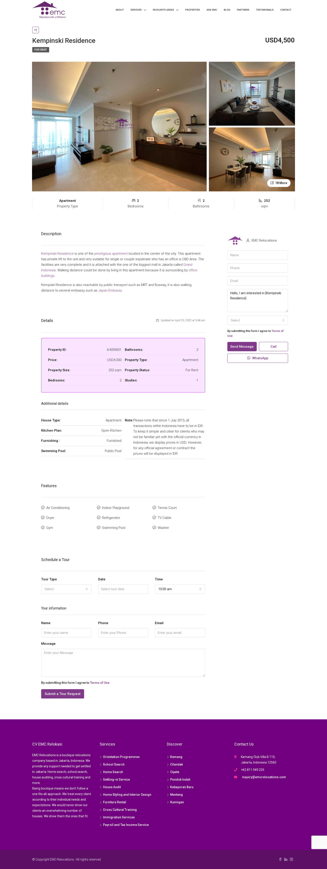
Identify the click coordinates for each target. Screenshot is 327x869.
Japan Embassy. (110, 290)
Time (159, 579)
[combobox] (66, 589)
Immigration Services (119, 817)
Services (136, 9)
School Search (114, 764)
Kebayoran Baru (182, 787)
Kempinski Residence (57, 254)
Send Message (242, 347)
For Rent (40, 49)
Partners (243, 9)
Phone (103, 623)
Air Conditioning (58, 508)
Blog (227, 9)
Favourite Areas (163, 9)
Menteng (176, 794)
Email (159, 623)
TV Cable (164, 518)
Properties (192, 9)
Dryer (50, 518)
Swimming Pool (113, 528)
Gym (49, 528)
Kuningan (177, 802)
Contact (285, 9)
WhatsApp (259, 358)
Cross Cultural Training (120, 809)
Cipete (174, 772)
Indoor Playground (115, 508)
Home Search (113, 772)
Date (101, 579)
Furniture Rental (114, 802)
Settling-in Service (116, 779)
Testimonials (265, 9)
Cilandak (176, 764)
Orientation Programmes (121, 757)
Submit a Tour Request (63, 694)
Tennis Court (167, 508)
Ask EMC (212, 9)
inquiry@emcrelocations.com (264, 777)
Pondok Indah (180, 779)
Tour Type (49, 579)
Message (48, 644)
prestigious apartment (111, 254)
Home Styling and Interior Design (127, 794)
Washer (163, 528)
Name (45, 623)
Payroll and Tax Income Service (126, 825)
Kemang (176, 757)
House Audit (112, 787)
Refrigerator (111, 518)
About (120, 9)
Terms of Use (99, 682)
